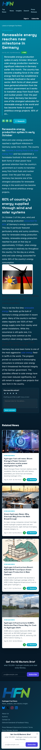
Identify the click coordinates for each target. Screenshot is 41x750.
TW (7, 120)
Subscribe (35, 18)
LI (10, 120)
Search (26, 11)
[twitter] (7, 707)
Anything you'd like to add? (16, 397)
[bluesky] (3, 707)
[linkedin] (16, 707)
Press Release (34, 11)
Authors (5, 717)
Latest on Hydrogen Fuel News (12, 25)
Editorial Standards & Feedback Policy (15, 722)
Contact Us (6, 719)
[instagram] (12, 707)
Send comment (10, 410)
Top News (4, 11)
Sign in (26, 18)
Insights (19, 11)
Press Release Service (10, 730)
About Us (5, 713)
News (12, 11)
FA (3, 120)
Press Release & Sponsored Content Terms (17, 727)
